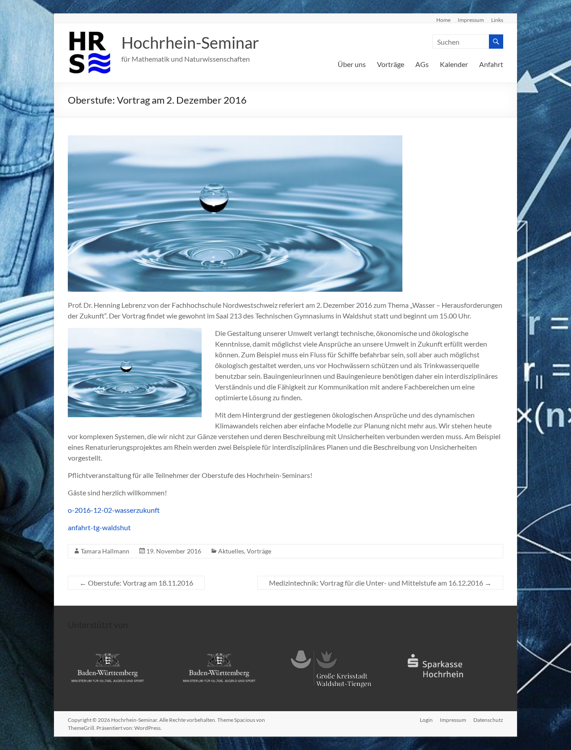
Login (426, 719)
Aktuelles (231, 551)
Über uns (352, 64)
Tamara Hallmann (105, 551)
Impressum (471, 20)
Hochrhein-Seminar (190, 42)
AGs (422, 64)
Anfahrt (491, 64)
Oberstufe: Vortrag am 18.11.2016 (136, 582)
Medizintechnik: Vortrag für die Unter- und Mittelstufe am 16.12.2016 (380, 582)
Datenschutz (488, 719)
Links (497, 20)
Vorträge (390, 64)
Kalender (454, 64)
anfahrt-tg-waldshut (99, 527)
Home (443, 20)
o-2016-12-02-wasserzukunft (114, 510)
